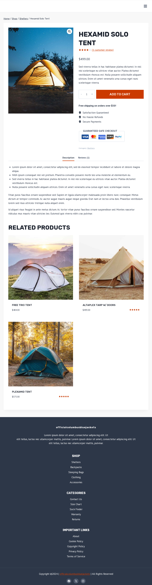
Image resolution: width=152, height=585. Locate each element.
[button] (69, 31)
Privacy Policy (76, 551)
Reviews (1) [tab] (84, 157)
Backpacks (76, 467)
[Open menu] (145, 6)
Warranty (76, 514)
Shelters (91, 148)
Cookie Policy (76, 541)
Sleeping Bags (76, 472)
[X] (76, 581)
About (76, 536)
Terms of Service (76, 556)
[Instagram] (83, 581)
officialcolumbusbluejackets (75, 574)
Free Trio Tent (22, 305)
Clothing (76, 477)
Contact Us (76, 499)
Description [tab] (68, 157)
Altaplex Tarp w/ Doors (99, 305)
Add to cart (120, 94)
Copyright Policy (76, 546)
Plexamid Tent (22, 391)
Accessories (76, 482)
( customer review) (103, 50)
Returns (76, 519)
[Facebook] (68, 581)
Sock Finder (76, 509)
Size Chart (76, 504)
